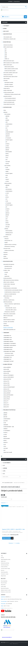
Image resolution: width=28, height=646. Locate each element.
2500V (6, 54)
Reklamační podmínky (5, 563)
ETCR (7, 195)
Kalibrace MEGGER (7, 392)
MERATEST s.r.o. (8, 642)
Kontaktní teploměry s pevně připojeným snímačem (13, 290)
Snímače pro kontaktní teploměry (10, 294)
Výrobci (4, 459)
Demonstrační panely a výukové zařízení (10, 76)
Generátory (5, 252)
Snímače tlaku (7, 305)
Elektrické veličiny (7, 107)
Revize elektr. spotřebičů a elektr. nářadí (10, 72)
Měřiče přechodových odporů (9, 60)
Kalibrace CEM (6, 373)
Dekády (5, 256)
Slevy (2, 555)
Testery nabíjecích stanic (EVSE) (9, 104)
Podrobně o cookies (4, 573)
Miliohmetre (6, 258)
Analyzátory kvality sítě (7, 96)
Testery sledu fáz (7, 88)
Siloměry (5, 323)
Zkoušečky (5, 80)
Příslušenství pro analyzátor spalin (9, 38)
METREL (7, 153)
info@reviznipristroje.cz (8, 608)
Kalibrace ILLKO (6, 389)
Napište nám (3, 561)
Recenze (2, 570)
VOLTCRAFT (8, 161)
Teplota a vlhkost (7, 286)
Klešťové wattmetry (9, 230)
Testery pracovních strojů (8, 74)
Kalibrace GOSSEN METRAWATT (9, 387)
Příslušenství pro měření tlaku (10, 311)
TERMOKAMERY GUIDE (8, 339)
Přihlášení (11, 1)
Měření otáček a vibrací (8, 296)
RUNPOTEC (6, 442)
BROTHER (5, 416)
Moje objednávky (4, 581)
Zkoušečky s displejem (9, 84)
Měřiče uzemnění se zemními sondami (11, 68)
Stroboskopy (7, 297)
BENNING (7, 120)
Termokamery (6, 332)
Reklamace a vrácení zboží (6, 591)
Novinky (2, 557)
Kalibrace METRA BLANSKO (8, 394)
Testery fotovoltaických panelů (9, 102)
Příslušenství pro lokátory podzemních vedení (12, 94)
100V (5, 48)
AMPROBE (7, 116)
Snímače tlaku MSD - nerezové (11, 307)
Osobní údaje (3, 586)
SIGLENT (7, 179)
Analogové (6, 238)
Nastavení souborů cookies (6, 590)
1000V (6, 52)
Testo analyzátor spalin (8, 37)
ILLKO (5, 444)
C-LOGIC (7, 126)
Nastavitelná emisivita (8, 266)
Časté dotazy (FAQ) (4, 572)
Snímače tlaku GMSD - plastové (11, 309)
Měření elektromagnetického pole (9, 329)
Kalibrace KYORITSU (7, 390)
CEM (6, 122)
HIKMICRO (5, 428)
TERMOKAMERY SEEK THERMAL (9, 351)
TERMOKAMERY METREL (8, 349)
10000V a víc (7, 58)
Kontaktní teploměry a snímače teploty (10, 288)
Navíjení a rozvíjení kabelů (8, 327)
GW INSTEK (8, 133)
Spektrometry (7, 276)
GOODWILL (8, 169)
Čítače (5, 110)
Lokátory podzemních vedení (9, 92)
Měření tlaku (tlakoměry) (8, 301)
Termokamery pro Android (9, 355)
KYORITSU (7, 143)
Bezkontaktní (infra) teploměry (9, 264)
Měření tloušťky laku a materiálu (9, 319)
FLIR (6, 128)
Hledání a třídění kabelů (8, 90)
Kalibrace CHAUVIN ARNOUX (9, 377)
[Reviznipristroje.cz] (14, 11)
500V (5, 50)
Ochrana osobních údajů (5, 568)
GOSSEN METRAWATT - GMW (9, 426)
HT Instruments (8, 137)
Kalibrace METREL (7, 396)
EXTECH (7, 197)
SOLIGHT (7, 163)
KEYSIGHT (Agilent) (9, 139)
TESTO (7, 157)
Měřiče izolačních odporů (8, 46)
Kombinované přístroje (8, 278)
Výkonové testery (7, 78)
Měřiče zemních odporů (8, 64)
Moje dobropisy (4, 582)
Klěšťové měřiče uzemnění (9, 66)
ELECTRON (6, 420)
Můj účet (3, 578)
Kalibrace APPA (6, 369)
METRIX (7, 155)
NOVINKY (5, 28)
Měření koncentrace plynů (8, 315)
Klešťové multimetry (8, 183)
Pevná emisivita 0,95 (8, 268)
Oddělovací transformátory (9, 250)
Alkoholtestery (6, 325)
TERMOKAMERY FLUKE (8, 337)
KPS (6, 141)
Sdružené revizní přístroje (8, 45)
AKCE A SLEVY (6, 31)
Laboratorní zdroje (7, 248)
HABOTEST (8, 135)
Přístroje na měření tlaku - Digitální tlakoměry (12, 303)
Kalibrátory (5, 254)
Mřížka (2, 495)
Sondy (6, 274)
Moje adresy (3, 584)
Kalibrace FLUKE (6, 383)
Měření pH (5, 317)
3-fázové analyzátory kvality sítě (10, 100)
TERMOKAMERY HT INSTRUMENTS (10, 343)
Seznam (4, 495)
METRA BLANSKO (9, 151)
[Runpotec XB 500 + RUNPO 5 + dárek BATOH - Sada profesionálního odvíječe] (14, 517)
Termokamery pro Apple (9, 353)
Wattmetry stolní (8, 234)
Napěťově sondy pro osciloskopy (10, 244)
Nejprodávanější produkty (5, 559)
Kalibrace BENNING (7, 371)
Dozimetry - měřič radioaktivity (9, 321)
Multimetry (5, 112)
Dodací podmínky (4, 566)
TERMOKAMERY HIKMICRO (8, 341)
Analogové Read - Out (8, 240)
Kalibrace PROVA (7, 398)
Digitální (6, 242)
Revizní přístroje (7, 41)
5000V (6, 56)
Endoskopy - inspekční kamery (9, 299)
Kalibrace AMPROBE (7, 367)
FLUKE (7, 130)
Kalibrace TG (6, 402)
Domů (3, 482)
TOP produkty (6, 25)
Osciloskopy (6, 236)
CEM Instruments (9, 189)
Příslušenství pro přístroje (9, 409)
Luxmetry (6, 272)
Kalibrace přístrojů (7, 364)
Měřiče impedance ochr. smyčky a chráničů (11, 62)
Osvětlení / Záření (7, 270)
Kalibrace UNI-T (6, 404)
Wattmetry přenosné (9, 232)
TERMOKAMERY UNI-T (7, 359)
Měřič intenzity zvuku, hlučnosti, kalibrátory (11, 280)
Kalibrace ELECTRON (7, 379)
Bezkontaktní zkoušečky (9, 82)
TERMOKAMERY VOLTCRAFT (9, 361)
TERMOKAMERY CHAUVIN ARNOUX (10, 345)
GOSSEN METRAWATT (9, 131)
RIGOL (7, 175)
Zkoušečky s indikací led (9, 86)
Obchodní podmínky (4, 564)
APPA (6, 118)
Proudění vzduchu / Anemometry (9, 284)
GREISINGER (6, 424)
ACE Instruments (6, 462)
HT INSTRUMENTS (7, 430)
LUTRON (7, 145)
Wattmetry (6, 228)
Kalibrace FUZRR (7, 385)
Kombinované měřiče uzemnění (10, 70)
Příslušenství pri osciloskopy (10, 246)
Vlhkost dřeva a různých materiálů (9, 313)
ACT (4, 465)
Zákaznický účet (17, 1)
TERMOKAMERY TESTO (8, 357)
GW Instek (7, 226)
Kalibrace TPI (6, 400)
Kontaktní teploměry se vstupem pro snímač (12, 292)
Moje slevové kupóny (4, 588)
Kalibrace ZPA (6, 406)
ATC (4, 473)
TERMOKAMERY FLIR (7, 335)
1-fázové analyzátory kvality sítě (10, 98)
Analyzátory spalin (7, 34)
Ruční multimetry (7, 114)
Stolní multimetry (7, 165)
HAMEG (7, 171)
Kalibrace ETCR (6, 381)
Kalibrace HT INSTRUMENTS (9, 375)
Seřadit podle (4, 497)
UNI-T (7, 159)
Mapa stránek (3, 575)
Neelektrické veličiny (8, 261)
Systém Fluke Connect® (8, 452)
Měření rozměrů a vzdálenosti (9, 282)
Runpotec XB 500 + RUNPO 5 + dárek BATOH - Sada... (13, 529)
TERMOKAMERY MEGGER (8, 347)
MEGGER (7, 149)
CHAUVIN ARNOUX (9, 124)
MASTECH (7, 147)
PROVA (7, 220)
